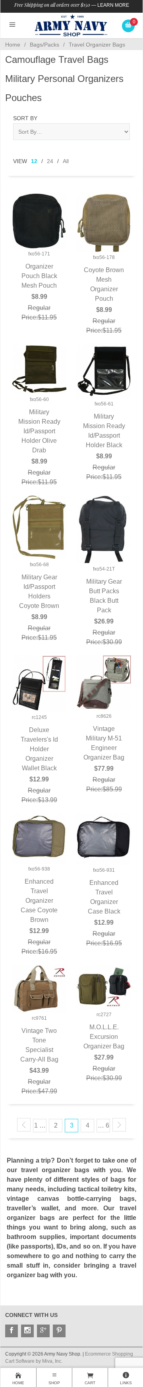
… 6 (103, 1125)
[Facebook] (11, 1331)
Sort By (25, 118)
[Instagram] (27, 1331)
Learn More (113, 5)
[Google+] (43, 1331)
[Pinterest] (59, 1331)
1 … (40, 1125)
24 (50, 161)
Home (12, 44)
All (66, 161)
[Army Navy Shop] (71, 25)
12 (34, 161)
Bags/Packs (44, 44)
